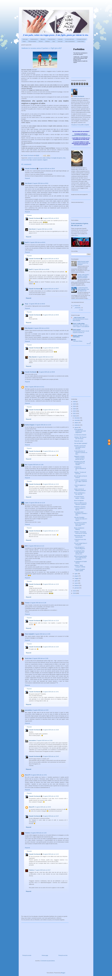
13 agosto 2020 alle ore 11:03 (43, 424)
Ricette (24, 41)
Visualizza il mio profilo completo (80, 124)
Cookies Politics (80, 41)
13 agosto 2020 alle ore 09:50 (51, 348)
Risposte (29, 215)
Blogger (63, 972)
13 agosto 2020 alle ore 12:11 (51, 409)
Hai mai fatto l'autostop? (80, 443)
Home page (25, 39)
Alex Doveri (28, 183)
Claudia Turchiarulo (30, 168)
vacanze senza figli (26, 159)
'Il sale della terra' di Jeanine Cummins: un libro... (80, 452)
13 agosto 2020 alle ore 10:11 (36, 386)
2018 (74, 593)
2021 (74, 413)
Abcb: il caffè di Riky (79, 323)
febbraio (77, 585)
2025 (74, 404)
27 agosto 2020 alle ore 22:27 (42, 870)
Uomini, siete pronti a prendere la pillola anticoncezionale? (83, 276)
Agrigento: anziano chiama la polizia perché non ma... (79, 458)
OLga (26, 303)
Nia (26, 464)
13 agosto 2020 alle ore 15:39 (44, 740)
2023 (74, 408)
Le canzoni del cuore (69, 39)
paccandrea (28, 710)
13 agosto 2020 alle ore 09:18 (51, 218)
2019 (74, 590)
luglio (76, 573)
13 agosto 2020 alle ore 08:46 (47, 168)
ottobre (77, 422)
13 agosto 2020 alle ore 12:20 (51, 646)
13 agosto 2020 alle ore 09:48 (47, 372)
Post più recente (26, 955)
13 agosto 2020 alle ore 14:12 (45, 357)
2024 (74, 406)
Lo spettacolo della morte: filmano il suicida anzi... (79, 552)
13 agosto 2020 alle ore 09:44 (41, 328)
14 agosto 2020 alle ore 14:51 (39, 775)
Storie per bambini (32, 41)
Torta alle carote (78, 441)
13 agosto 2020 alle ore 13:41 (51, 691)
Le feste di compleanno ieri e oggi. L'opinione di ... (80, 481)
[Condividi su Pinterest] (49, 155)
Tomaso (27, 602)
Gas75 (27, 242)
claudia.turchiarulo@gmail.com (81, 135)
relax (64, 158)
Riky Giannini (29, 328)
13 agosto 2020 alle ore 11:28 (38, 602)
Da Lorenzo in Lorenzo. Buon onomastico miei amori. (80, 524)
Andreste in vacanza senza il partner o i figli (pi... (79, 508)
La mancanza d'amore (80, 434)
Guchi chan (28, 658)
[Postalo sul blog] (45, 155)
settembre (77, 425)
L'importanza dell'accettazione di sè (80, 468)
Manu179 (27, 775)
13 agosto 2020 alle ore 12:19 (51, 584)
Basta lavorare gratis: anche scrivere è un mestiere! (83, 263)
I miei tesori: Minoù (77, 341)
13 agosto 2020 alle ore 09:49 (51, 315)
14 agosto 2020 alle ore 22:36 (43, 807)
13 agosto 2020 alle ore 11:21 (36, 546)
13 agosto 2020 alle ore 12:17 (51, 531)
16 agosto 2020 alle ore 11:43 (51, 854)
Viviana (76, 305)
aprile (76, 580)
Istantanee (47, 41)
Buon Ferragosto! (79, 500)
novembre (77, 420)
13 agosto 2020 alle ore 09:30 (41, 269)
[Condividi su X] (46, 155)
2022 (74, 411)
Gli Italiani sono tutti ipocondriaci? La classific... (79, 463)
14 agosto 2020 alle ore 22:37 (51, 816)
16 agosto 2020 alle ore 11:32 (38, 832)
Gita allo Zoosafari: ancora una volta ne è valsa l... (80, 519)
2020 (74, 416)
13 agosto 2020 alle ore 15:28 (51, 729)
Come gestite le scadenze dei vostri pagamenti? (80, 431)
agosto (76, 427)
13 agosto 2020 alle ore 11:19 (37, 502)
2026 (74, 401)
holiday (48, 158)
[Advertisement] (18, 2)
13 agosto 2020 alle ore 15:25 (40, 710)
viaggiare (45, 159)
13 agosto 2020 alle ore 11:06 (35, 464)
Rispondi (27, 178)
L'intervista (60, 39)
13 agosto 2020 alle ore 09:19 (51, 258)
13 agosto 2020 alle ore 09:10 (37, 242)
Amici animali (77, 329)
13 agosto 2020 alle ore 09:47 (51, 288)
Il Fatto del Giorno (51, 39)
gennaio (77, 588)
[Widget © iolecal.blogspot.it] (111, 443)
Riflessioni (43, 39)
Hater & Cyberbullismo (70, 41)
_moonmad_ (77, 307)
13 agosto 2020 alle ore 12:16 (51, 484)
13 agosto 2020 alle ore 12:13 (51, 451)
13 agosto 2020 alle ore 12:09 (42, 634)
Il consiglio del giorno (56, 158)
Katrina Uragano (30, 424)
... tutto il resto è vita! (79, 317)
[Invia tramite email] (43, 155)
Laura (26, 502)
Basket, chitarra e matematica (78, 336)
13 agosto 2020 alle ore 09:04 (40, 183)
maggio (77, 578)
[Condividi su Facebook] (48, 155)
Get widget (81, 309)
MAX (26, 546)
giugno (77, 576)
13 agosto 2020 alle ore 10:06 (44, 229)
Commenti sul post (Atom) (48, 960)
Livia (26, 386)
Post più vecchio (63, 955)
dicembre (77, 418)
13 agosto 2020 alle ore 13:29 (40, 658)
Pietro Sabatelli (29, 634)
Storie (53, 41)
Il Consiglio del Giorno (81, 39)
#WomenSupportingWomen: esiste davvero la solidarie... (80, 558)
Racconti (41, 41)
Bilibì (74, 339)
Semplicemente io (34, 39)
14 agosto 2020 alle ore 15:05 (51, 796)
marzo (76, 583)
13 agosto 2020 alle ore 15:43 (51, 756)
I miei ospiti (60, 41)
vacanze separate (37, 159)
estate (44, 158)
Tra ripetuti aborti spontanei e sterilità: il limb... (80, 513)
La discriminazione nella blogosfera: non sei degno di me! (83, 289)
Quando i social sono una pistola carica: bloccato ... (80, 447)
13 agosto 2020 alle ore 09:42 (37, 303)
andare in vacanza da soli (35, 158)
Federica (27, 832)
